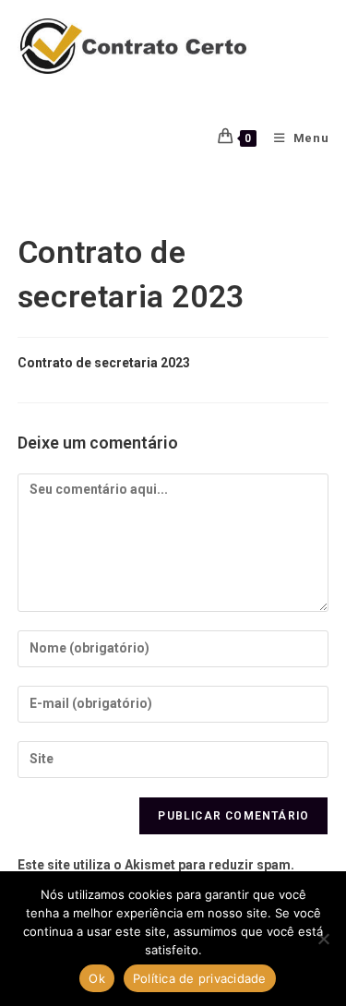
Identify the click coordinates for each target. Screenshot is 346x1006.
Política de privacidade (200, 978)
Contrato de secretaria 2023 (104, 362)
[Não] (323, 938)
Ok (97, 978)
